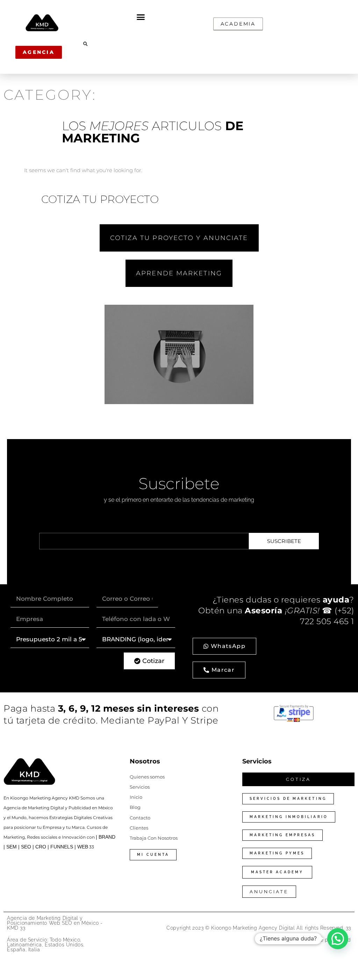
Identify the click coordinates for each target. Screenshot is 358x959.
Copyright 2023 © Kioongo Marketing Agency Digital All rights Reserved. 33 (258, 928)
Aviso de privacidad (326, 940)
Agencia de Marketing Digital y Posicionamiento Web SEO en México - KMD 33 (55, 923)
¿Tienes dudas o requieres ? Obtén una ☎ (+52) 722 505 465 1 (276, 610)
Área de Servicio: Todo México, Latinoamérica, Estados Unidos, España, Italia (46, 944)
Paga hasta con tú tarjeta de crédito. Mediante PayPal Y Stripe (111, 714)
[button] (141, 17)
